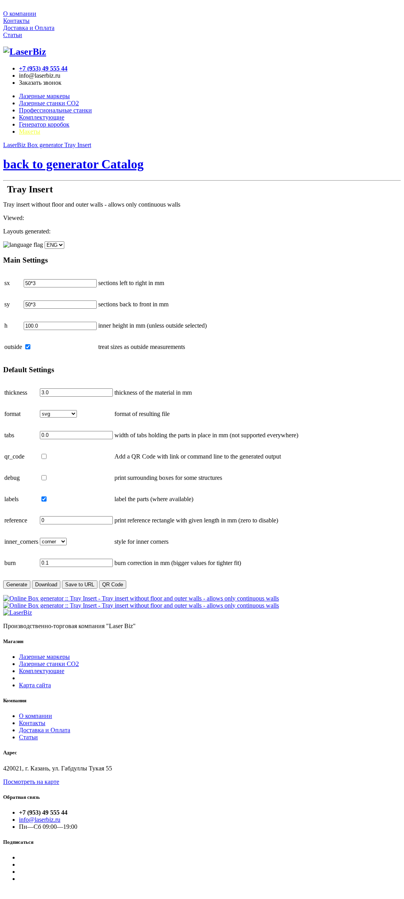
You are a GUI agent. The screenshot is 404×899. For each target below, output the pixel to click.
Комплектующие (41, 117)
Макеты (29, 131)
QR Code (112, 585)
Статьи (12, 35)
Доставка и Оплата (28, 27)
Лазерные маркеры (44, 96)
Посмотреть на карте (31, 781)
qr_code (14, 456)
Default (28, 370)
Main (25, 260)
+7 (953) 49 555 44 (43, 68)
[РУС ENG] (33, 244)
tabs (9, 435)
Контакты (16, 20)
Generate (16, 585)
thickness (15, 392)
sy (7, 304)
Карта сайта (35, 685)
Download (46, 585)
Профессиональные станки (55, 110)
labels (11, 499)
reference (15, 520)
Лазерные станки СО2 (49, 663)
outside (13, 346)
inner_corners (21, 541)
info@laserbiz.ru (39, 819)
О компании (19, 13)
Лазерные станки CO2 (49, 103)
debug (12, 477)
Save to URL (79, 585)
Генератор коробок (44, 124)
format (12, 413)
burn (10, 563)
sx (7, 283)
